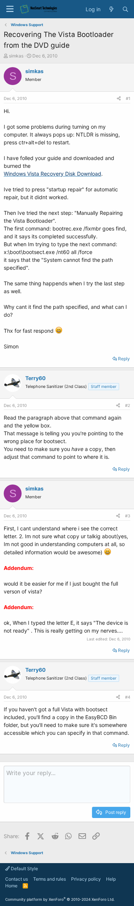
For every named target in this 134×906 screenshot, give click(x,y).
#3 (127, 515)
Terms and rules (49, 879)
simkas (16, 56)
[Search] (125, 9)
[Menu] (9, 9)
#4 (127, 697)
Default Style (24, 868)
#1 (128, 98)
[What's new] (111, 9)
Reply (124, 358)
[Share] (118, 98)
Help (111, 879)
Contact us (16, 879)
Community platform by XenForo (60, 899)
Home (11, 885)
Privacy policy (86, 879)
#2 (127, 405)
